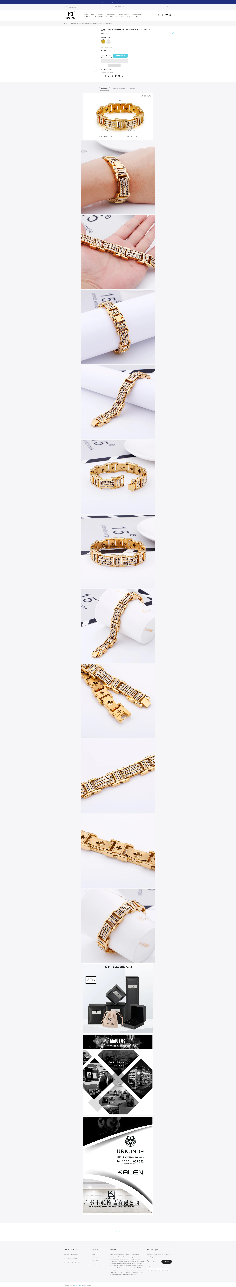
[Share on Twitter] (105, 76)
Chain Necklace (111, 14)
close (66, 2)
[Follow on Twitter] (68, 1262)
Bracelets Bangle (137, 14)
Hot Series (109, 16)
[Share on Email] (119, 76)
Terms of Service (96, 1264)
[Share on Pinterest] (109, 76)
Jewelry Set (87, 16)
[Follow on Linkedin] (75, 1262)
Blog (136, 16)
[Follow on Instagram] (72, 1262)
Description (104, 88)
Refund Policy (95, 1261)
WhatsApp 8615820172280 (70, 7)
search (93, 1254)
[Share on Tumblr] (112, 76)
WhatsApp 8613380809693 (71, 1254)
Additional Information (119, 88)
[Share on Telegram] (116, 76)
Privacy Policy (95, 1257)
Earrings (100, 14)
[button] (114, 61)
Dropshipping (98, 16)
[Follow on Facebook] (65, 1262)
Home (86, 14)
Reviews (132, 88)
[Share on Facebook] (102, 76)
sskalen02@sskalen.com (72, 6)
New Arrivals (119, 16)
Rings (92, 14)
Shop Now (122, 7)
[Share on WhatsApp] (123, 76)
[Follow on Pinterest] (79, 1262)
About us (129, 16)
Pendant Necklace (124, 14)
